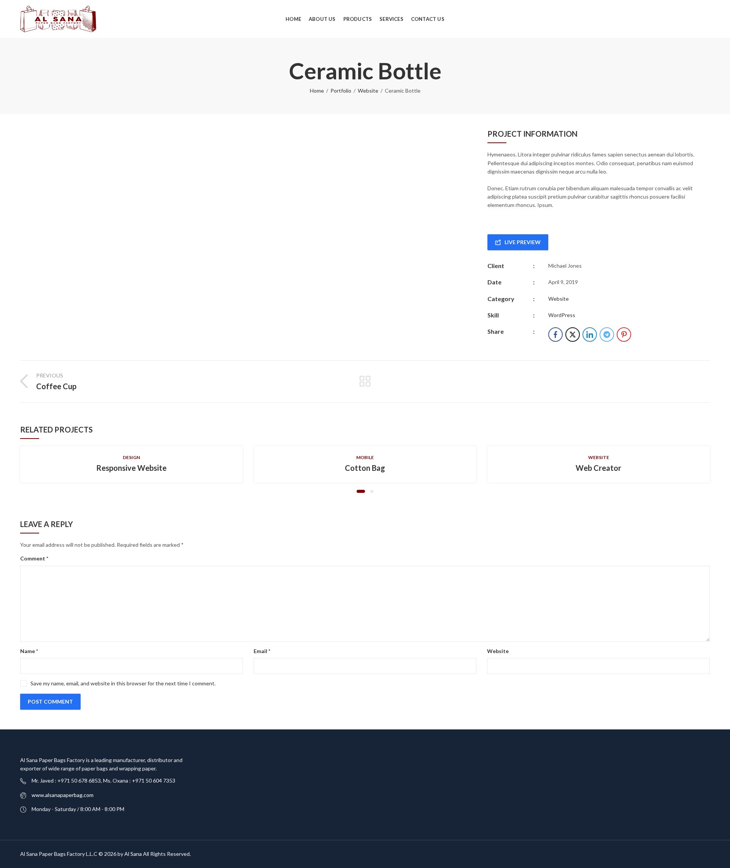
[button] (361, 491)
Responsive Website (131, 467)
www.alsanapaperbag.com (63, 795)
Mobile (365, 457)
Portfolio (340, 90)
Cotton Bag (365, 467)
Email (262, 651)
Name (29, 651)
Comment (34, 558)
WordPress (561, 315)
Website (368, 90)
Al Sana (133, 854)
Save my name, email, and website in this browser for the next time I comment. (123, 683)
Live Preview (523, 242)
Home (317, 90)
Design (131, 457)
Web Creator (598, 467)
